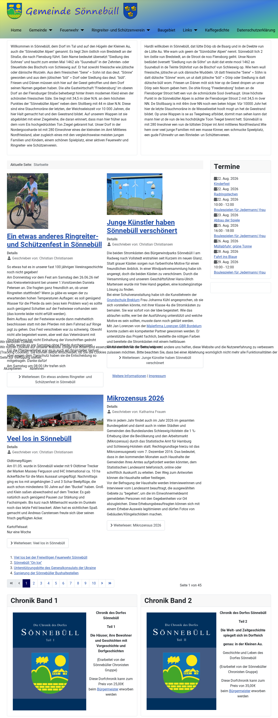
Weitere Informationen (129, 376)
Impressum (157, 376)
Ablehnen (37, 368)
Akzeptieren (13, 368)
